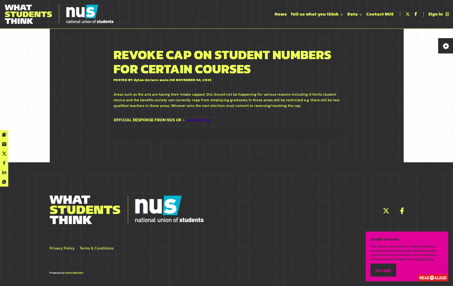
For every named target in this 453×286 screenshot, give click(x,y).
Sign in (436, 14)
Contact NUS (380, 14)
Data (353, 14)
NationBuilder (74, 273)
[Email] (4, 144)
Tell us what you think (315, 14)
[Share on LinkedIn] (4, 172)
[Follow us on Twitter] (386, 212)
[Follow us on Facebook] (402, 212)
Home (281, 14)
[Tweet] (4, 153)
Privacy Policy (62, 248)
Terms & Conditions (96, 248)
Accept (383, 270)
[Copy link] (4, 134)
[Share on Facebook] (4, 163)
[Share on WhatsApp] (4, 182)
